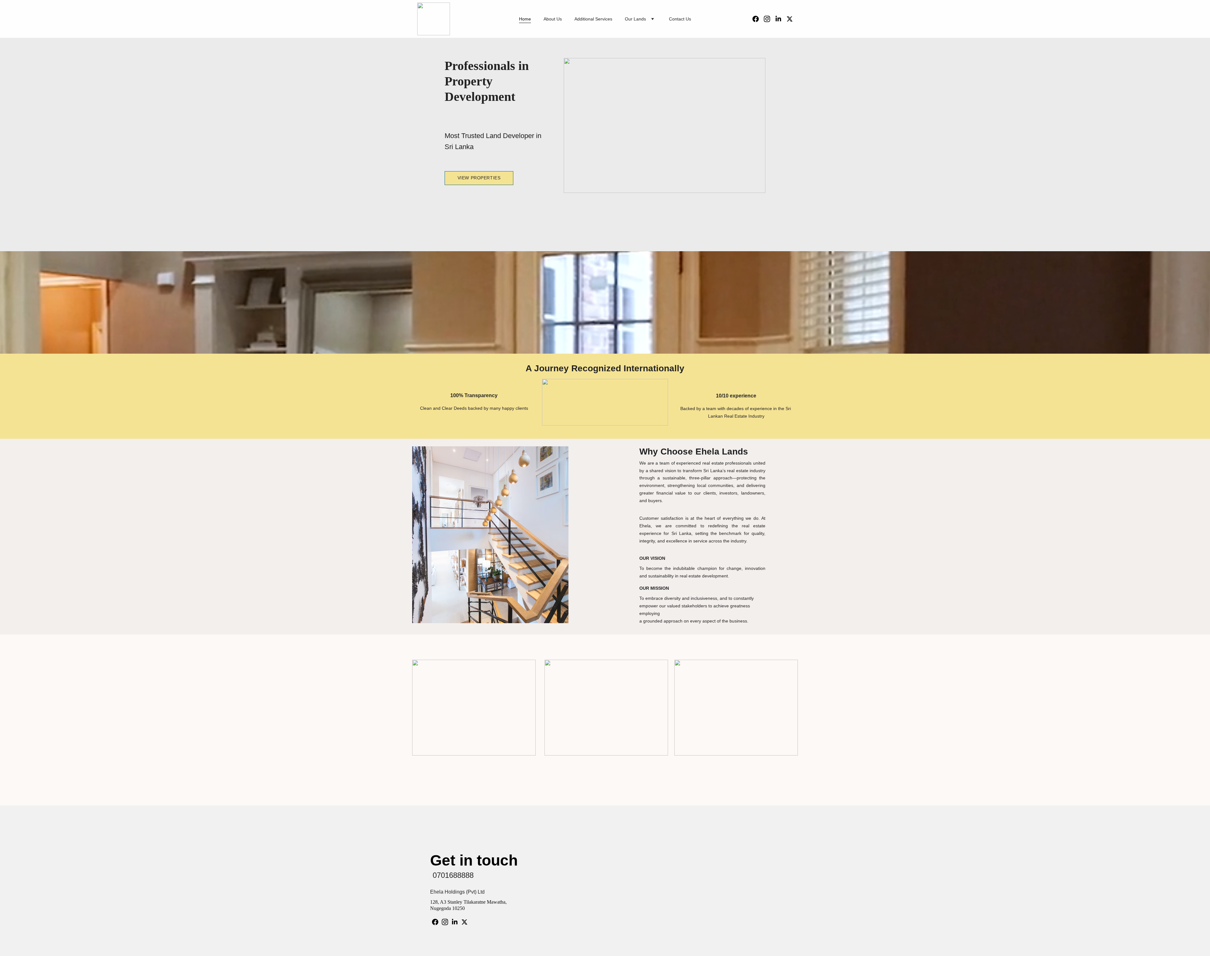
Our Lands (635, 18)
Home (525, 18)
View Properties (479, 177)
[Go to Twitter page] (789, 19)
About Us (553, 18)
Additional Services (593, 18)
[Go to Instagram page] (769, 19)
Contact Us (680, 18)
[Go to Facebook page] (758, 19)
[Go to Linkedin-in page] (780, 19)
